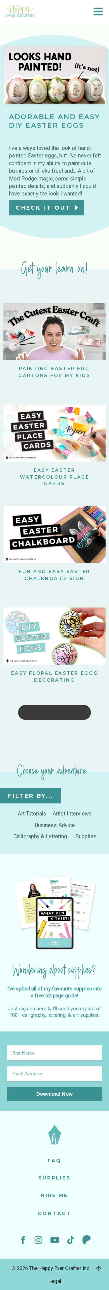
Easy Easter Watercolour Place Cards (54, 476)
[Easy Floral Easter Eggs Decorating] (54, 636)
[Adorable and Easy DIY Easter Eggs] (54, 75)
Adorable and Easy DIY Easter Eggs (54, 121)
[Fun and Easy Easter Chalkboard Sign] (54, 534)
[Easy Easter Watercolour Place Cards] (54, 432)
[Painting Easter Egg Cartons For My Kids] (54, 331)
